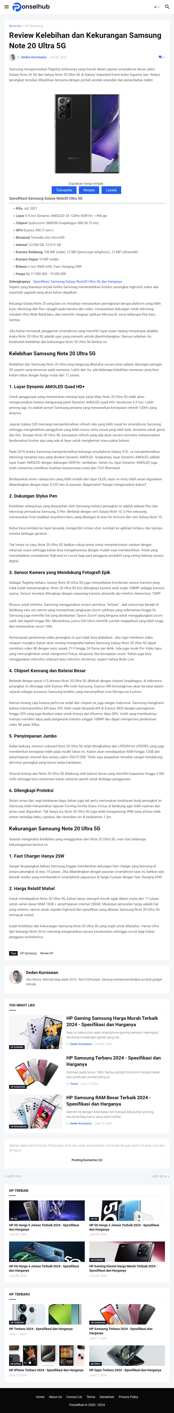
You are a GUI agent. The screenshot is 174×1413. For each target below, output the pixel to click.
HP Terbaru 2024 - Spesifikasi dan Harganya (41, 1329)
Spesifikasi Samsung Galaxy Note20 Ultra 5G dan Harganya (77, 282)
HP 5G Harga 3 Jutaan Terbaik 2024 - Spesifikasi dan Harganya (124, 1227)
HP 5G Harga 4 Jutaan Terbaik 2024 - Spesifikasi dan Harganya (44, 1268)
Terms (91, 1397)
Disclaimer (107, 1397)
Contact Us (74, 1397)
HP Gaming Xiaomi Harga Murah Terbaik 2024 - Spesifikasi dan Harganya (123, 1268)
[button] (6, 7)
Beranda (15, 26)
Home (40, 1397)
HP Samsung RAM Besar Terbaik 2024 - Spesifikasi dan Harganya (108, 1101)
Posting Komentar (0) (87, 1160)
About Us (55, 1397)
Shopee (89, 190)
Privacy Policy (128, 1397)
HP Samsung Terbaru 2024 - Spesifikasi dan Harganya (113, 1061)
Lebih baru (14, 1176)
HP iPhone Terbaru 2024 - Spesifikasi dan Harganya (46, 1370)
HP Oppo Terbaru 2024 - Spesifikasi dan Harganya (125, 1370)
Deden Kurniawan (42, 972)
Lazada (111, 190)
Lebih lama (159, 1176)
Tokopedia (64, 190)
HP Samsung (34, 26)
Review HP (46, 953)
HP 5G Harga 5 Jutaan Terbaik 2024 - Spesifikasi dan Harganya (44, 1227)
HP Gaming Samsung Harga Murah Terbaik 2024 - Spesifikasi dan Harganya (112, 1021)
